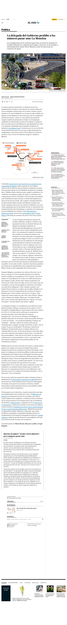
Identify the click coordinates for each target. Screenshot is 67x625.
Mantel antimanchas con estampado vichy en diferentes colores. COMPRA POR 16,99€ (61, 595)
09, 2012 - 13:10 (8, 98)
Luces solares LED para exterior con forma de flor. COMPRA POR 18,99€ (50, 595)
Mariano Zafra (19, 510)
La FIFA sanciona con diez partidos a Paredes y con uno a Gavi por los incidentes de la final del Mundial (58, 215)
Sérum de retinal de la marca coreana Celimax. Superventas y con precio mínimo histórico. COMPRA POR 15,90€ (21, 599)
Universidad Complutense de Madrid (24, 379)
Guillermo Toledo (7, 213)
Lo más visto (54, 187)
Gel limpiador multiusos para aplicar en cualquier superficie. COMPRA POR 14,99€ (39, 595)
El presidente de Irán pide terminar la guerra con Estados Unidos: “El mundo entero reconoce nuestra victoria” (58, 204)
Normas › (42, 501)
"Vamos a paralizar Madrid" (3, 236)
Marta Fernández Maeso (17, 96)
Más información (10, 526)
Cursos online (27, 582)
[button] (33, 71)
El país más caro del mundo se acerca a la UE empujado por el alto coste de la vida (58, 209)
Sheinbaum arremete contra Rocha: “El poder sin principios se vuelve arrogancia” (57, 163)
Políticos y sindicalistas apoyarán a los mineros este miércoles (4, 224)
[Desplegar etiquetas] (43, 519)
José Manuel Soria (14, 128)
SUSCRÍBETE (54, 19)
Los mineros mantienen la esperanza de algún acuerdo (4, 247)
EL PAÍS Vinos (43, 582)
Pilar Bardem (31, 211)
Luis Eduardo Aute (28, 213)
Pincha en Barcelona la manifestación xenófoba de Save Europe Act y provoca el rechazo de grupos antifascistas (58, 157)
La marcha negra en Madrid (5, 242)
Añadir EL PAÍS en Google (38, 101)
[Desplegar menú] (2, 23)
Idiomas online (35, 582)
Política (5, 29)
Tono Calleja (5, 96)
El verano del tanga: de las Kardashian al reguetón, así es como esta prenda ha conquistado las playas (58, 198)
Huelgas (8, 519)
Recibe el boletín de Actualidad (15, 498)
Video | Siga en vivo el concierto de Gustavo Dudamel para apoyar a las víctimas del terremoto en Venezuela (58, 169)
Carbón (29, 519)
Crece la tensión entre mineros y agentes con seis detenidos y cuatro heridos (5, 254)
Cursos (21, 582)
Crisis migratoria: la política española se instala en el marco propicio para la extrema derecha (58, 176)
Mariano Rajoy (15, 403)
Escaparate (4, 582)
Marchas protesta (23, 519)
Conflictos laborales (15, 519)
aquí (35, 525)
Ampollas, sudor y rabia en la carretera (5, 231)
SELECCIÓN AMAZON (13, 582)
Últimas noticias (55, 152)
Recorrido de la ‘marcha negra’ (27, 508)
